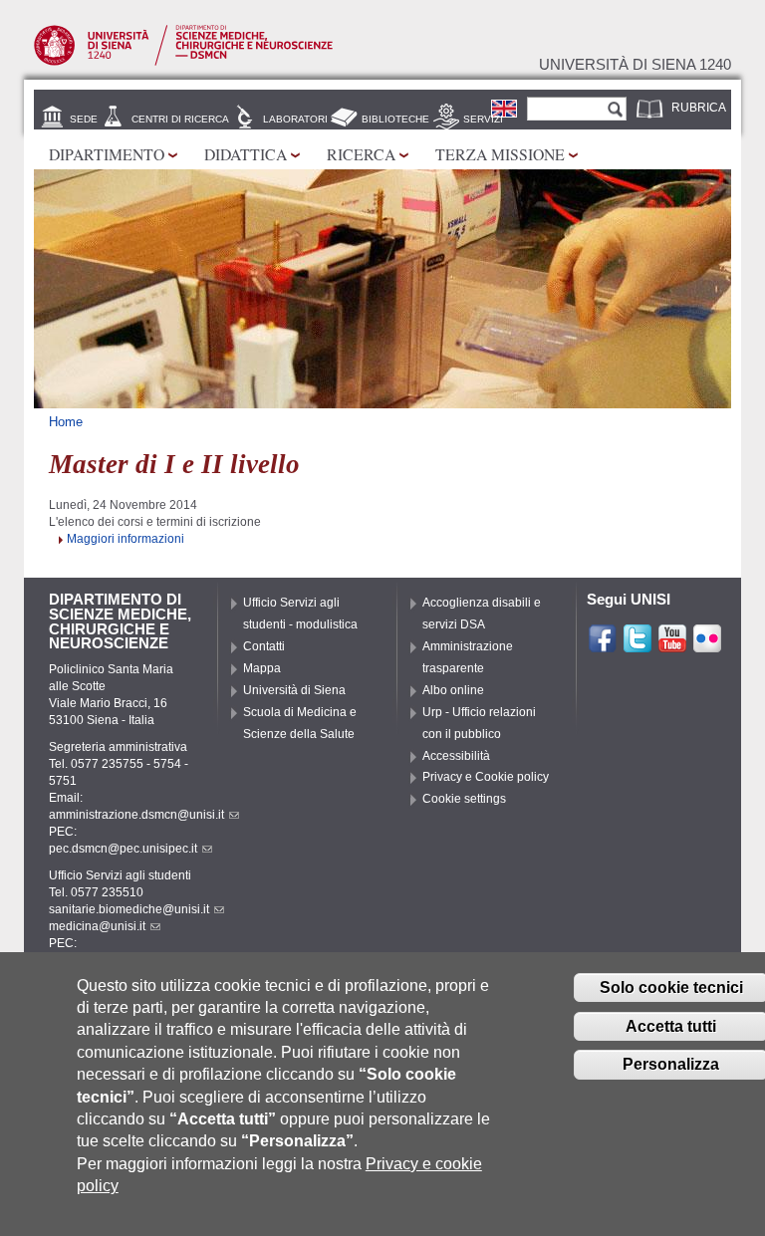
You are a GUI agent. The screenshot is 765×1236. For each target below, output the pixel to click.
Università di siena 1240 (635, 65)
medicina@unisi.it (97, 926)
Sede (84, 119)
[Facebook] (603, 645)
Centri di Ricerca (180, 119)
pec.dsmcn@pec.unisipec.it (123, 849)
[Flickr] (707, 645)
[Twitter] (637, 645)
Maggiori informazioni (125, 539)
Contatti (264, 646)
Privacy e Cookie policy (485, 777)
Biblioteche (395, 119)
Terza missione (500, 153)
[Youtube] (672, 645)
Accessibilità (456, 756)
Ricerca (361, 153)
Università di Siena (294, 690)
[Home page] (183, 62)
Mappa (262, 668)
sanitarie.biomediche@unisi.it (129, 909)
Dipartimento (106, 153)
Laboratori (295, 119)
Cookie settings (464, 799)
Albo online (453, 690)
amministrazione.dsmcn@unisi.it (136, 815)
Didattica (245, 153)
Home (66, 421)
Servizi (483, 119)
